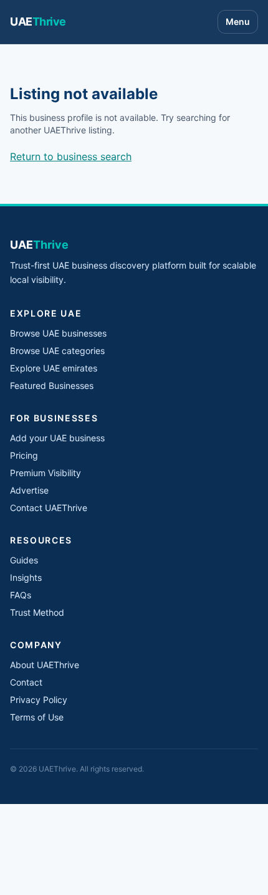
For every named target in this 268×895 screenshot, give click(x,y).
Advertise (29, 490)
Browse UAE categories (57, 350)
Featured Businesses (51, 385)
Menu (238, 21)
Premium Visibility (45, 472)
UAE (38, 21)
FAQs (20, 595)
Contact (26, 682)
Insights (26, 577)
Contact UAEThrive (48, 507)
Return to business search (71, 156)
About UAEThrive (44, 664)
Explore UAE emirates (53, 368)
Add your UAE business (57, 438)
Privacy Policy (38, 699)
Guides (24, 560)
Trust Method (37, 612)
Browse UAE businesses (58, 333)
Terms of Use (37, 717)
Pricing (24, 455)
